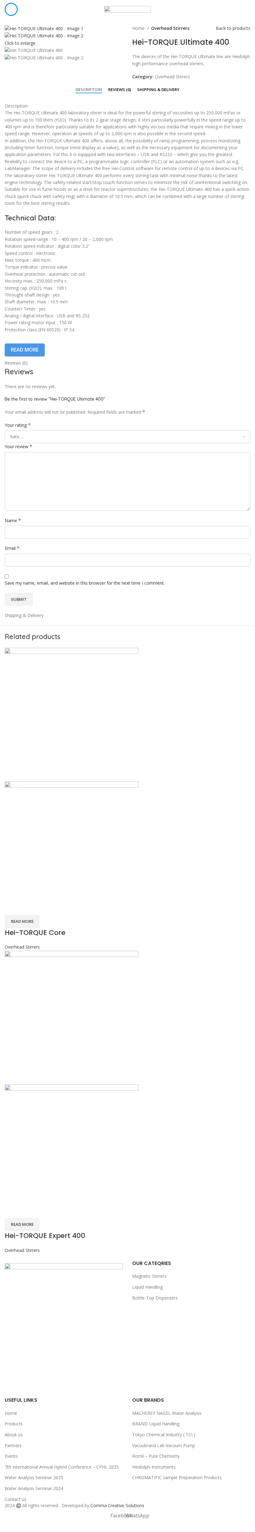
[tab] (89, 90)
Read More (25, 349)
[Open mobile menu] (11, 9)
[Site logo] (127, 9)
